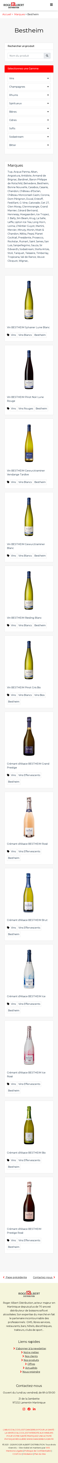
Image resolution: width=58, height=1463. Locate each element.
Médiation (28, 1454)
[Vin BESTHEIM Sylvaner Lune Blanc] (29, 299)
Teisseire (30, 253)
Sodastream (16, 136)
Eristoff (38, 198)
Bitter (12, 145)
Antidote (26, 175)
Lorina (11, 226)
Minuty (22, 229)
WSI (48, 1447)
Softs (12, 128)
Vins (11, 78)
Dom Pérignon (16, 198)
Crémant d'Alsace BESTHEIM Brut (27, 920)
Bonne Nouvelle (17, 187)
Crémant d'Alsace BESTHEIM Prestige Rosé (24, 1231)
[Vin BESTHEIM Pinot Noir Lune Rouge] (29, 369)
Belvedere (29, 183)
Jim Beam (22, 218)
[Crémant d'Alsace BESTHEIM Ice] (29, 968)
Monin (30, 229)
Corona (45, 195)
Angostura (14, 175)
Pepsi (30, 233)
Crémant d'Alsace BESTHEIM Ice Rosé (26, 1074)
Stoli (10, 253)
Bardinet (23, 179)
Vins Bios (39, 695)
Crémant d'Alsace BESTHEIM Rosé (27, 843)
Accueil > (8, 14)
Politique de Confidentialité (37, 1451)
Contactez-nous (43, 1277)
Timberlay (42, 253)
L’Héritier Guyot (25, 226)
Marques (19, 14)
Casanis (43, 187)
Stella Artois (42, 249)
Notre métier (31, 1352)
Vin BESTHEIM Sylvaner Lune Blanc (28, 327)
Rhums (13, 95)
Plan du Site (40, 1454)
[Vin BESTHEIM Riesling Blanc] (29, 590)
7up (10, 171)
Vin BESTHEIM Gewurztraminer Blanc (26, 546)
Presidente (24, 237)
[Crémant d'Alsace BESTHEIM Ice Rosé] (29, 1044)
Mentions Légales (14, 1451)
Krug (32, 218)
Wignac (23, 260)
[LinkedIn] (34, 1409)
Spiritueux (15, 103)
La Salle (41, 218)
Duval (29, 198)
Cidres (13, 120)
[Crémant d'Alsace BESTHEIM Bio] (29, 1125)
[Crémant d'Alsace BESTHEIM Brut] (29, 892)
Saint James (36, 241)
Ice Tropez (42, 214)
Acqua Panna (22, 171)
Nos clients (31, 1356)
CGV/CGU (17, 1454)
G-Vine (24, 202)
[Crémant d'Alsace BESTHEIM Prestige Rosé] (29, 1201)
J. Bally (12, 218)
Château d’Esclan (30, 191)
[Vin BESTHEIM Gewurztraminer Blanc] (29, 516)
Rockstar (13, 241)
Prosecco (37, 237)
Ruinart (23, 241)
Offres (31, 1364)
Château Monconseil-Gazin (24, 195)
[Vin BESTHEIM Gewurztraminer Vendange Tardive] (29, 443)
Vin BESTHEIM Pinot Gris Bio (24, 687)
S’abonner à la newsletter (31, 1348)
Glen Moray (14, 206)
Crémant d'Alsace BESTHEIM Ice (26, 996)
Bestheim (42, 183)
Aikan (34, 171)
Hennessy (13, 214)
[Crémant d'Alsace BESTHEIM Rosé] (29, 816)
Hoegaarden (27, 214)
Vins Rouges (25, 408)
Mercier (12, 229)
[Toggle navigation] (51, 5)
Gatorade (34, 202)
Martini (40, 226)
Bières (13, 111)
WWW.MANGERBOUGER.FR (40, 1439)
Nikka (23, 233)
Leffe (11, 222)
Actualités (31, 1367)
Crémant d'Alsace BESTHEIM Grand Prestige (28, 765)
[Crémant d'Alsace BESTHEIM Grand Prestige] (29, 736)
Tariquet (19, 253)
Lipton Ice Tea (23, 222)
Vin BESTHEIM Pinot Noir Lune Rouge (25, 399)
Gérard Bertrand (28, 210)
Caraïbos (33, 187)
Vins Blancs (25, 335)
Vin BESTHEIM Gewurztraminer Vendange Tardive (26, 472)
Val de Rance (28, 257)
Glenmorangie (30, 206)
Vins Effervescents (29, 775)
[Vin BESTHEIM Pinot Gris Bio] (29, 659)
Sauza (34, 245)
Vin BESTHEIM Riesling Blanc (24, 617)
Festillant (13, 202)
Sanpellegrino (21, 245)
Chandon (13, 191)
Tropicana (13, 257)
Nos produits (31, 1360)
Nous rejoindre (31, 1371)
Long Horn (38, 222)
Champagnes (17, 86)
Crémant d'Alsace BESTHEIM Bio (26, 1152)
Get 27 (45, 202)
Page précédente (16, 1277)
